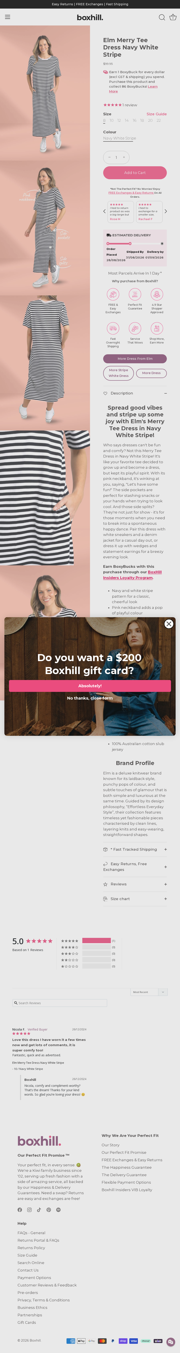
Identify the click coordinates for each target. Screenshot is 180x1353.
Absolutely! (90, 686)
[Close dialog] (169, 624)
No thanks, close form (90, 697)
